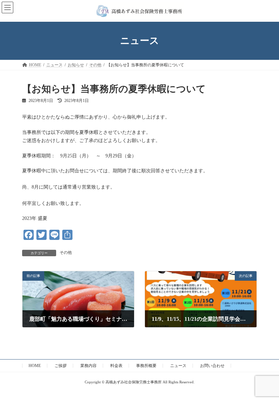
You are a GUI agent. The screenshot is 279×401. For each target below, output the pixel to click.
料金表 (116, 365)
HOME (35, 365)
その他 (66, 252)
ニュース (178, 365)
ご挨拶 (60, 365)
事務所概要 (146, 365)
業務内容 (88, 365)
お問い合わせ (212, 365)
